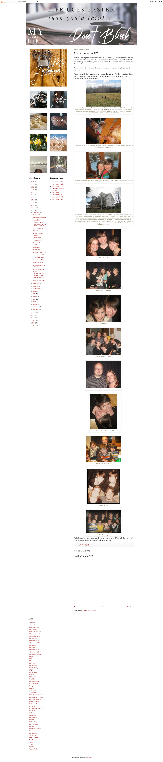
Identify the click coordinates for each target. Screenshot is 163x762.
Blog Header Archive (35, 634)
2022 (33, 187)
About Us (32, 622)
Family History (33, 668)
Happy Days (36, 247)
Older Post (130, 607)
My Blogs (32, 706)
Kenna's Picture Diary (35, 695)
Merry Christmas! (38, 228)
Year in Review (33, 749)
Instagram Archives (35, 686)
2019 (33, 195)
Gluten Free (32, 677)
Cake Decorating (34, 636)
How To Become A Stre (39, 269)
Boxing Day (36, 220)
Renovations (33, 733)
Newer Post (77, 607)
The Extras (32, 740)
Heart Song (32, 679)
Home (104, 607)
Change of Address (38, 257)
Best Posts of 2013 (57, 182)
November (36, 283)
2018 (33, 197)
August (35, 291)
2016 (33, 202)
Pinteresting (33, 722)
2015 (33, 205)
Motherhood (33, 704)
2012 (33, 313)
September (36, 289)
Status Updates (34, 738)
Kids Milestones (34, 701)
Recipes (31, 731)
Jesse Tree (32, 690)
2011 (33, 315)
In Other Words (33, 683)
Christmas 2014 (34, 647)
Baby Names (33, 629)
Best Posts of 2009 (57, 194)
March (35, 304)
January (35, 309)
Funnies (31, 674)
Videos (31, 747)
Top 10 (31, 742)
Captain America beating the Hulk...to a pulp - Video (39, 273)
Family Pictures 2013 (39, 255)
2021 (33, 189)
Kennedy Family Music (36, 697)
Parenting (32, 720)
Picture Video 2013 (38, 260)
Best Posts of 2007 (57, 199)
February (36, 307)
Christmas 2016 (34, 652)
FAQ (30, 670)
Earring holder (37, 238)
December (36, 212)
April (34, 301)
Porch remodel (33, 724)
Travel (31, 744)
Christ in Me (33, 638)
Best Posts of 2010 (57, 192)
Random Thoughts (35, 728)
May (34, 299)
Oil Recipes (32, 713)
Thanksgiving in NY (38, 278)
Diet (30, 659)
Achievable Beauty (35, 625)
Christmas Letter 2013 (39, 252)
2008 (33, 323)
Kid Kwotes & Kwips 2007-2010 (58, 189)
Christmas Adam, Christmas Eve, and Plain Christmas (39, 224)
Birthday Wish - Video (39, 217)
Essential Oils (33, 665)
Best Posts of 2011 (57, 186)
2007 (33, 325)
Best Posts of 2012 (57, 184)
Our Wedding (33, 717)
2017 (33, 200)
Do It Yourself (33, 663)
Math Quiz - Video (38, 262)
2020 (33, 192)
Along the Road (34, 627)
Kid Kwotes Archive (35, 699)
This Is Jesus (36, 231)
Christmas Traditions (35, 654)
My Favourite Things (35, 708)
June (34, 296)
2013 (33, 210)
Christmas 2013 (34, 645)
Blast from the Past (35, 631)
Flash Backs (33, 672)
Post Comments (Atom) (89, 610)
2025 (33, 184)
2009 (33, 320)
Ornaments (32, 715)
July (34, 294)
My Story (32, 710)
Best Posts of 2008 (57, 197)
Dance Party (36, 249)
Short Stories (33, 735)
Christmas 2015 (34, 649)
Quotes (31, 726)
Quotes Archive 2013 (39, 280)
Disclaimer (32, 661)
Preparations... (37, 240)
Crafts (31, 656)
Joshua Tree (33, 692)
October (35, 286)
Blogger (89, 757)
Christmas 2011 (34, 641)
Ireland (31, 688)
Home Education (34, 681)
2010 (33, 318)
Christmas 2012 (34, 643)
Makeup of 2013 (37, 215)
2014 (33, 208)
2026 (33, 182)
